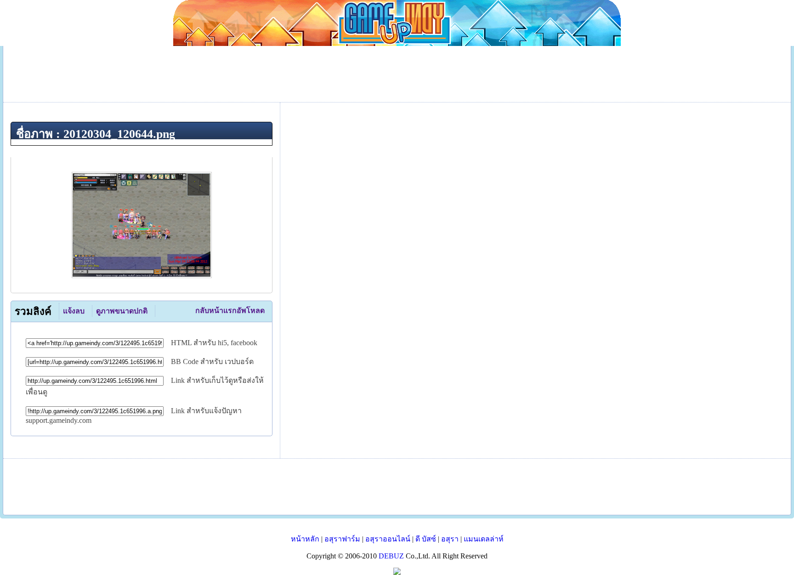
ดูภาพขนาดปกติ (121, 311)
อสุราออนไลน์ (387, 539)
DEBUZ (391, 556)
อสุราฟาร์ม (342, 539)
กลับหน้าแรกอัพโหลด (230, 310)
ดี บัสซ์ (425, 539)
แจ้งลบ (74, 311)
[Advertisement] (397, 486)
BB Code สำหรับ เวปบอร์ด (212, 361)
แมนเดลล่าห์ (484, 539)
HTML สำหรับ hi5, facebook (214, 343)
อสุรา (450, 539)
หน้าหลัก (305, 539)
